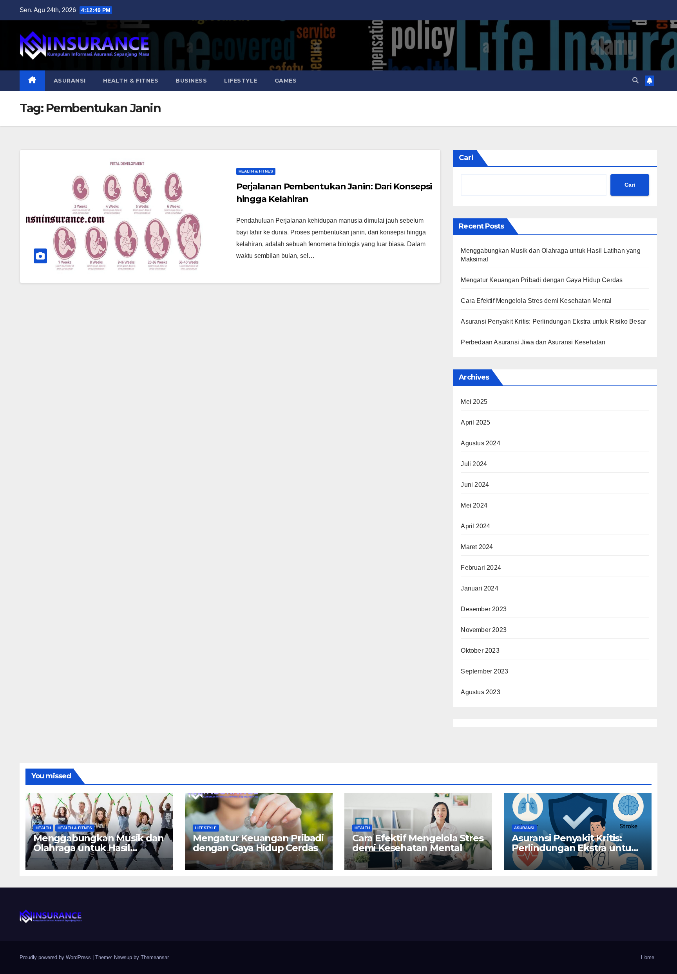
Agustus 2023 (480, 692)
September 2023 (484, 671)
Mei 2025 (474, 401)
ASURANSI (70, 80)
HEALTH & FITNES (131, 80)
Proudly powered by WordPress (56, 957)
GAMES (286, 80)
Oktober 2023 (480, 650)
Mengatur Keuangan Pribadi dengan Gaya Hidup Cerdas (542, 280)
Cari (466, 157)
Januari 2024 (479, 588)
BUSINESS (191, 80)
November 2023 (484, 630)
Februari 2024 (481, 567)
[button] (635, 80)
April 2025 (475, 422)
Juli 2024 (474, 464)
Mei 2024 (474, 505)
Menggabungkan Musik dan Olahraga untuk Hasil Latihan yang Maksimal (98, 847)
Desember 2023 (484, 609)
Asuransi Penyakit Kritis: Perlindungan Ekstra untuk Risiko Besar (553, 321)
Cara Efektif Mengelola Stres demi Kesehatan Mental (536, 300)
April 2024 (475, 526)
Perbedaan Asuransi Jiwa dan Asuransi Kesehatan (533, 342)
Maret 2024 (477, 547)
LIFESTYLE (240, 80)
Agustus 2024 (480, 443)
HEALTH (43, 828)
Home (647, 957)
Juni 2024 (475, 484)
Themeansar (154, 957)
